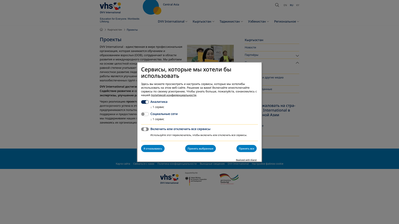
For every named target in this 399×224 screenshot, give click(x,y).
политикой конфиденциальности (173, 95)
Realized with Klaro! (246, 159)
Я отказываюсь (153, 148)
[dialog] (199, 112)
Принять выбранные (200, 148)
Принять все (246, 148)
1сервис (157, 107)
